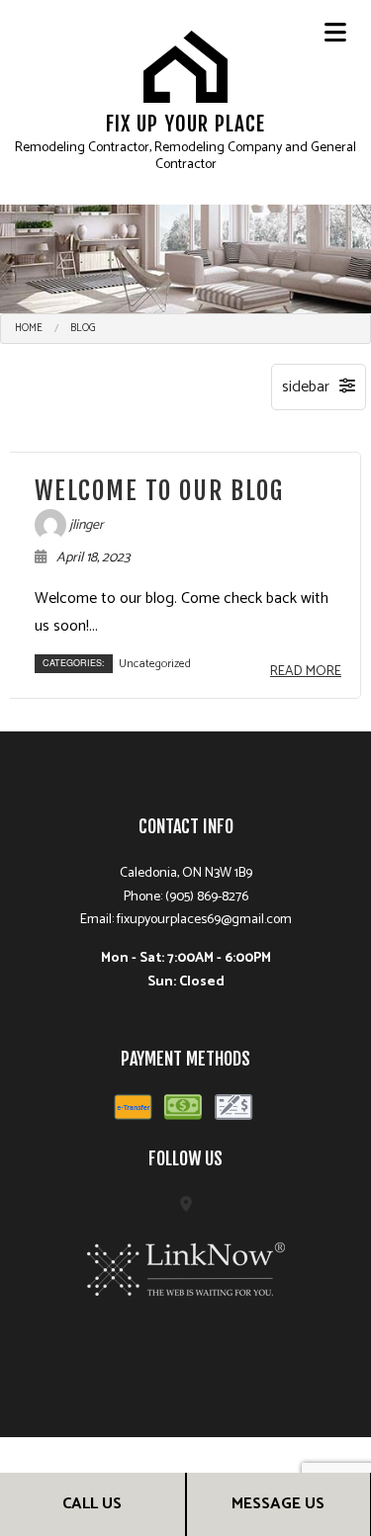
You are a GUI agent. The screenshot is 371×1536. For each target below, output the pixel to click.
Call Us (92, 1504)
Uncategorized (155, 663)
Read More (305, 671)
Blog (83, 328)
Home (29, 328)
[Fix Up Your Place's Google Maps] (186, 1205)
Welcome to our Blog (159, 490)
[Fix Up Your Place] (185, 65)
